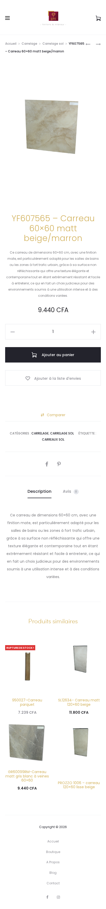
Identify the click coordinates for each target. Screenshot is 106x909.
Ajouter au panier (57, 354)
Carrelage (29, 43)
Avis (70, 491)
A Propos (53, 862)
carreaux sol (53, 439)
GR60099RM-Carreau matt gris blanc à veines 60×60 (27, 776)
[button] (53, 415)
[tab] (39, 491)
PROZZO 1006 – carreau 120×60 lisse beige (79, 785)
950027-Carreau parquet (27, 702)
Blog (53, 872)
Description (39, 491)
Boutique (53, 852)
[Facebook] (47, 897)
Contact (53, 883)
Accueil (10, 43)
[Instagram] (58, 897)
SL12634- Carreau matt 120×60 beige (79, 702)
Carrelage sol (53, 43)
